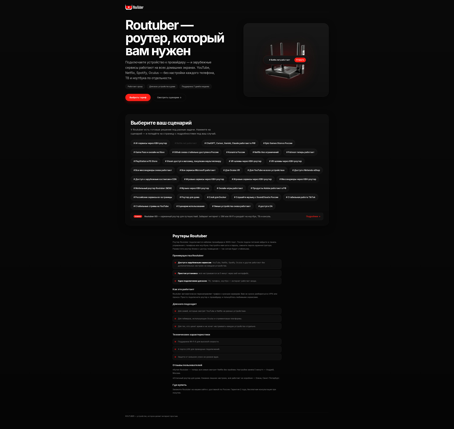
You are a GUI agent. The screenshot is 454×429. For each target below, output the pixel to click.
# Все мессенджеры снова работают (153, 170)
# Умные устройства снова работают (231, 206)
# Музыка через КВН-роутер (194, 188)
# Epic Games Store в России (277, 143)
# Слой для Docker (216, 197)
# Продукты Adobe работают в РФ (268, 188)
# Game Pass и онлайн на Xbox (149, 152)
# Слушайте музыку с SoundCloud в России (256, 197)
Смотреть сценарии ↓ (169, 97)
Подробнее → (313, 216)
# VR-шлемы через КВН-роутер (245, 161)
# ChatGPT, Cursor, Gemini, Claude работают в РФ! (230, 143)
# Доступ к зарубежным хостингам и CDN (155, 179)
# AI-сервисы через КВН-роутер (150, 143)
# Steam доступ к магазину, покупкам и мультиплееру (193, 161)
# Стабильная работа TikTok (300, 197)
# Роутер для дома (189, 197)
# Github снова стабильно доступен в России (195, 152)
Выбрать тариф (138, 97)
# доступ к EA (265, 206)
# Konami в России (235, 152)
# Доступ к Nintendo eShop (306, 170)
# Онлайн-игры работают (230, 188)
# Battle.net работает (186, 143)
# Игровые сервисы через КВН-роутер (204, 179)
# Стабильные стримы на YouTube (151, 206)
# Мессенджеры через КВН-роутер (297, 179)
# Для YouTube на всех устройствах (266, 170)
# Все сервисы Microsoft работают (198, 170)
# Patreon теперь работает (300, 152)
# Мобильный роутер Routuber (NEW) (153, 188)
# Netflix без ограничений (266, 152)
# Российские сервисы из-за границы (153, 197)
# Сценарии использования (190, 206)
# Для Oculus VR (231, 170)
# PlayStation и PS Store (145, 161)
